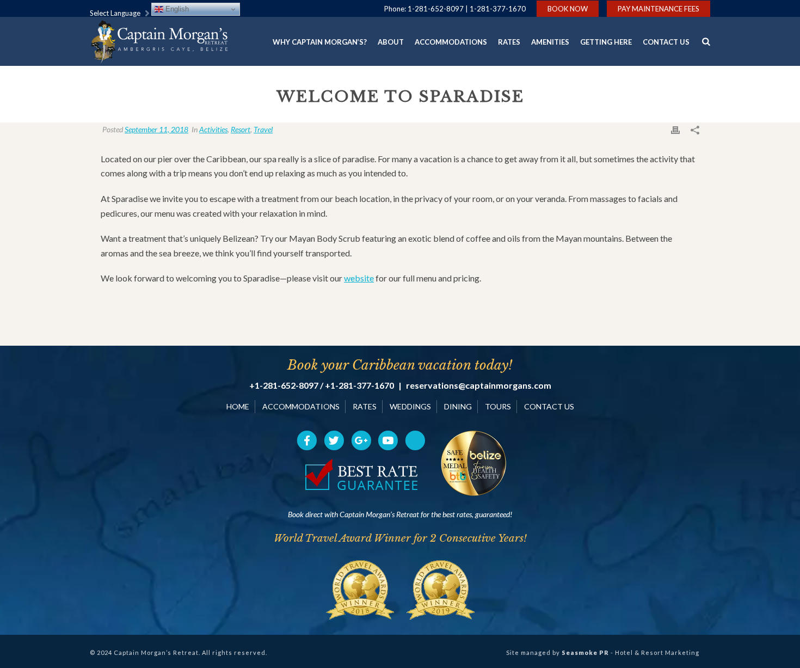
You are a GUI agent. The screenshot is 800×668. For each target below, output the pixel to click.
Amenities (550, 42)
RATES (365, 406)
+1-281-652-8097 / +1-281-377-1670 (321, 385)
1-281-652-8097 (436, 8)
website (359, 278)
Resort (240, 129)
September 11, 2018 (156, 129)
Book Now (567, 8)
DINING (458, 406)
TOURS (498, 406)
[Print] (675, 129)
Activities (213, 129)
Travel (263, 129)
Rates (509, 42)
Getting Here (606, 42)
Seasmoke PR (585, 652)
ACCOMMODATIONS (301, 406)
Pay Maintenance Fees (658, 8)
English (176, 9)
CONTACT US (549, 406)
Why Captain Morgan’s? (320, 42)
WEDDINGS (410, 406)
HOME (237, 406)
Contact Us (666, 42)
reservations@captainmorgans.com (478, 385)
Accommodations (451, 42)
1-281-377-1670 (498, 8)
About (391, 42)
